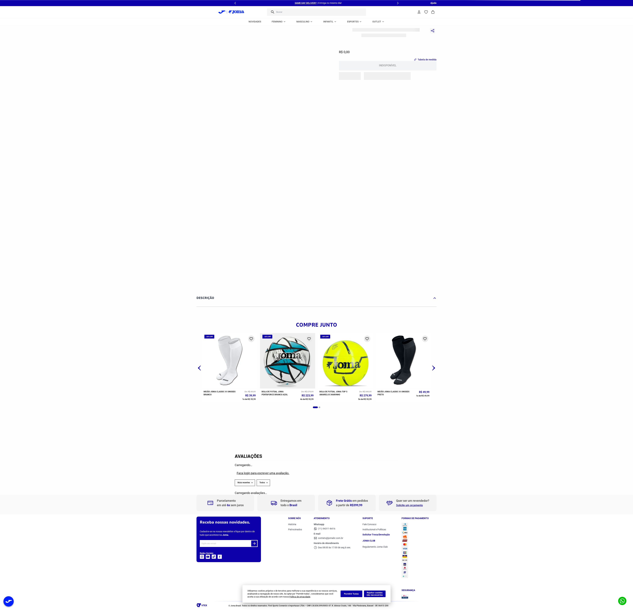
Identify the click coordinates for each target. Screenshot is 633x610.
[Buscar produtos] (272, 12)
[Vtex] (197, 606)
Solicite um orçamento (409, 546)
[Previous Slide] (235, 3)
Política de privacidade (299, 596)
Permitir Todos (351, 594)
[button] (314, 183)
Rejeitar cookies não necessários (375, 593)
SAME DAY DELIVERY (306, 3)
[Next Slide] (398, 3)
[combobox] (316, 12)
